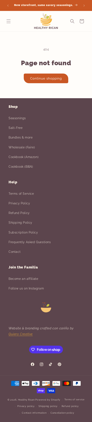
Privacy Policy (19, 203)
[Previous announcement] (8, 5)
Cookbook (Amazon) (24, 157)
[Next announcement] (84, 5)
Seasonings (17, 118)
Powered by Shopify (47, 399)
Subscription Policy (23, 232)
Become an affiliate (23, 278)
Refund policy (70, 406)
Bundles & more (21, 137)
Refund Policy (19, 213)
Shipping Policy (20, 222)
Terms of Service (21, 193)
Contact (15, 251)
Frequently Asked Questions (30, 242)
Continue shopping (46, 78)
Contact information (34, 412)
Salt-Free (15, 128)
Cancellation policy (62, 412)
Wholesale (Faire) (22, 147)
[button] (8, 21)
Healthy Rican (26, 399)
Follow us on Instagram (26, 288)
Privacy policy (26, 406)
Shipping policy (48, 406)
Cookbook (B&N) (21, 166)
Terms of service (74, 399)
